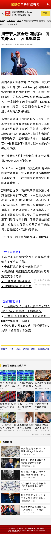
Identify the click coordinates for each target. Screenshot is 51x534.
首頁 (2, 21)
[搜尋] (47, 6)
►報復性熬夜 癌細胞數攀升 (18, 287)
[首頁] (25, 4)
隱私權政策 (40, 528)
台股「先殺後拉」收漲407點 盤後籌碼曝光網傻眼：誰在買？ (25, 405)
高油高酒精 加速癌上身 (43, 384)
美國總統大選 (44, 349)
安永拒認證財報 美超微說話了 (23, 266)
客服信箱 (12, 528)
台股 (19, 21)
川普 (12, 349)
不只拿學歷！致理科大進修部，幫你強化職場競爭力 (8, 426)
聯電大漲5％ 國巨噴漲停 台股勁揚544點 (8, 405)
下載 (45, 13)
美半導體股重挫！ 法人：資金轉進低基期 (8, 384)
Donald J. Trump (36, 236)
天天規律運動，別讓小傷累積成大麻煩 (43, 426)
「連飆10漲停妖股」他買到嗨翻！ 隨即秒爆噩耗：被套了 (25, 384)
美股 (18, 349)
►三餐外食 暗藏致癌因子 (17, 282)
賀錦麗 (26, 349)
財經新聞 (11, 21)
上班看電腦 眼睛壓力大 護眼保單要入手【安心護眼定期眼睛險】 (25, 426)
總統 (33, 349)
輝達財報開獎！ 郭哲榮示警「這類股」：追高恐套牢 (43, 405)
